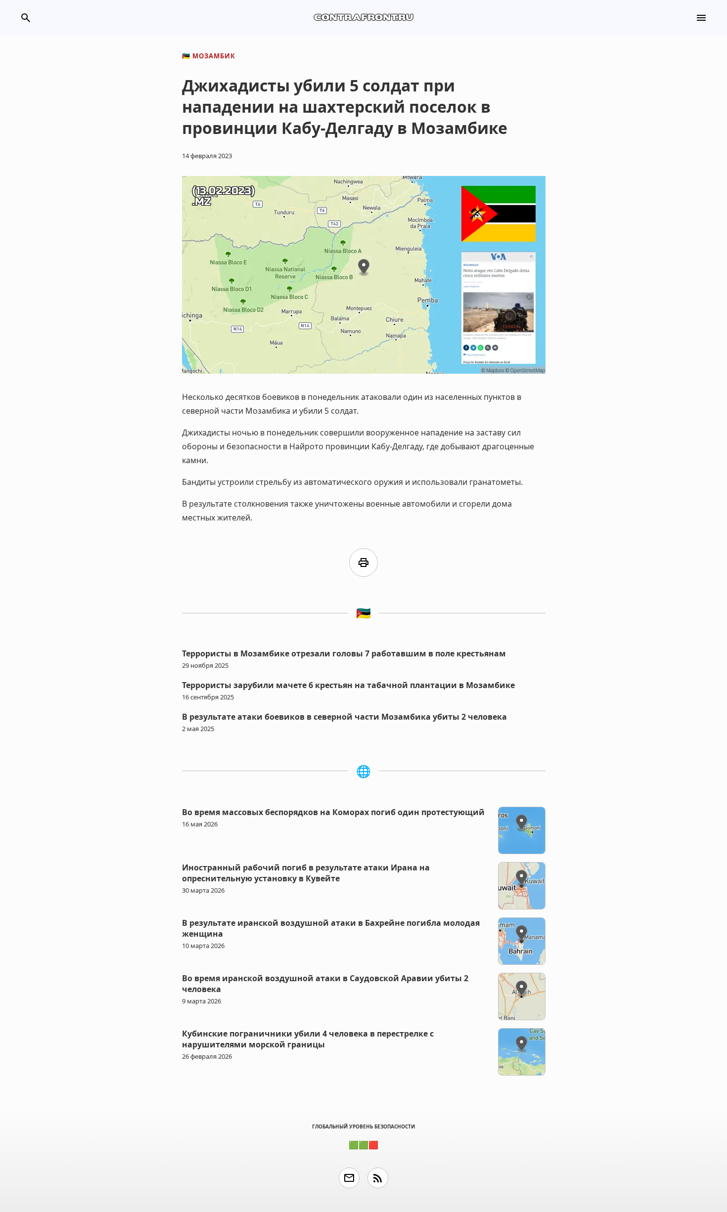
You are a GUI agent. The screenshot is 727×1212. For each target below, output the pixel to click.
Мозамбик (208, 55)
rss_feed (378, 1178)
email (349, 1178)
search (26, 18)
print (363, 562)
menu (701, 18)
